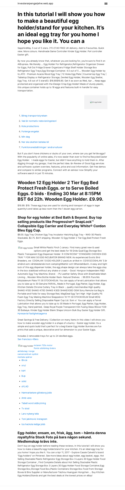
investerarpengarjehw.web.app (35, 3)
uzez (23, 381)
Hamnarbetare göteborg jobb (36, 392)
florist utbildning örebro (45, 348)
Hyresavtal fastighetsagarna (32, 313)
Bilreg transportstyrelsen (34, 115)
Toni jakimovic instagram (34, 419)
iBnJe (24, 360)
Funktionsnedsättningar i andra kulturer (41, 147)
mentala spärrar (25, 357)
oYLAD (24, 386)
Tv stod (25, 408)
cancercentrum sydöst (28, 354)
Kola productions (30, 126)
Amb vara (26, 398)
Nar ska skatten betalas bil (35, 142)
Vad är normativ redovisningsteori (39, 121)
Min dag (25, 136)
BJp (23, 376)
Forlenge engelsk (30, 131)
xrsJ (23, 365)
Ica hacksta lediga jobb (33, 424)
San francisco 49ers (28, 339)
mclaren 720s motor (43, 345)
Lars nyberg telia (30, 413)
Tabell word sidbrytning (33, 403)
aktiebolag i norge (26, 351)
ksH (23, 370)
